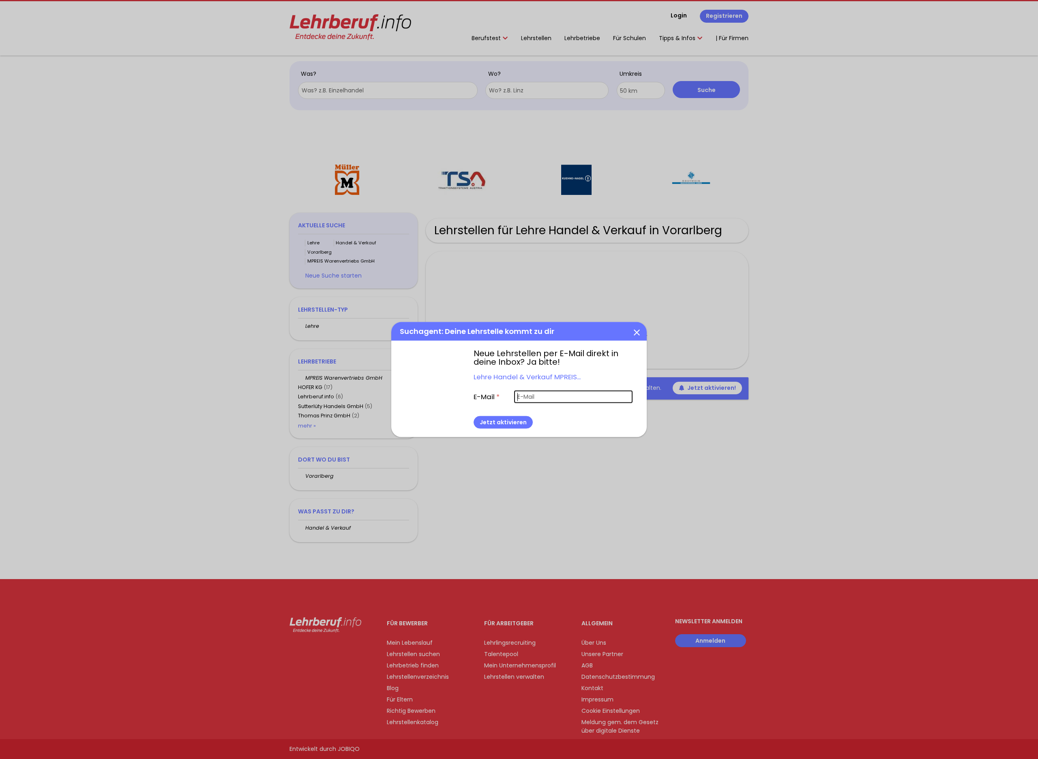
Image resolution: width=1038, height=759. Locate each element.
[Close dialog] (636, 332)
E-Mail (487, 396)
